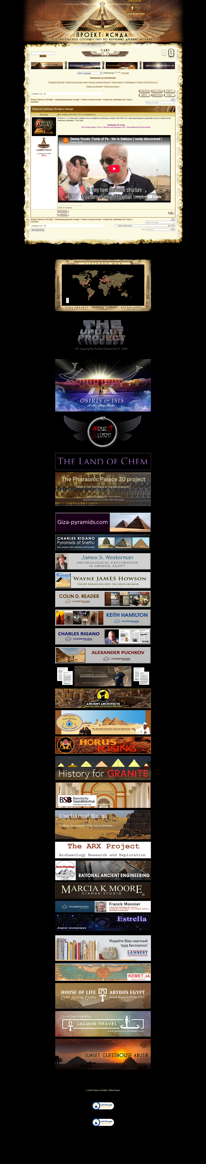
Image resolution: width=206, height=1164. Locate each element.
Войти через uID (135, 1)
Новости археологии (91, 99)
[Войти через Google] (137, 7)
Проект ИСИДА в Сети (147, 82)
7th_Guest (44, 114)
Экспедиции (117, 82)
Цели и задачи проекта (99, 82)
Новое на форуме (94, 86)
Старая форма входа (135, 13)
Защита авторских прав (76, 82)
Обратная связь (111, 86)
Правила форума (56, 82)
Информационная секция (67, 99)
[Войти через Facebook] (132, 7)
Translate (125, 73)
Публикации (130, 82)
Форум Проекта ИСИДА (42, 99)
